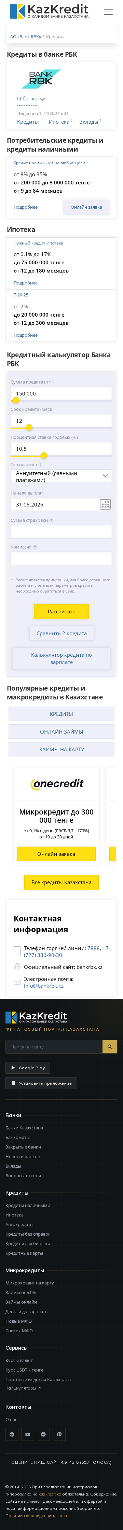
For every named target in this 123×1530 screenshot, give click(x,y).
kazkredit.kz (50, 1494)
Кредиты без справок (28, 1234)
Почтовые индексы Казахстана (38, 1379)
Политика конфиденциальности (37, 1515)
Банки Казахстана (24, 1128)
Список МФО (19, 1330)
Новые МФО (18, 1321)
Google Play (32, 1067)
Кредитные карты (24, 1253)
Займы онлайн (21, 1302)
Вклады (88, 121)
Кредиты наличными (27, 1205)
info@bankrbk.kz (44, 985)
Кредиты (28, 121)
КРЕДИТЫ (61, 713)
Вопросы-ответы (23, 1175)
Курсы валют (19, 1360)
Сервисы (16, 1348)
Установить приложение (45, 1083)
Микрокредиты (24, 1270)
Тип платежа (24, 464)
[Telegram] (43, 1434)
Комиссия (21, 547)
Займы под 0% (20, 1292)
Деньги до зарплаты (27, 1311)
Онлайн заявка (86, 207)
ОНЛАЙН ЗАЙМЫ (61, 731)
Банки (13, 1115)
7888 (93, 948)
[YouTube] (27, 1434)
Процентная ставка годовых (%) (44, 437)
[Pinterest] (59, 1434)
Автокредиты (19, 1224)
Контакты (18, 1407)
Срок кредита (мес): (31, 409)
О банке (27, 98)
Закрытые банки (23, 1147)
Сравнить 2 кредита (62, 633)
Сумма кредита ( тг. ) (32, 382)
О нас (11, 1419)
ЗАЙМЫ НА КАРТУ (61, 749)
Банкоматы (17, 1137)
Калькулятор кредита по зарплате (61, 658)
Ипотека (59, 121)
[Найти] (109, 1046)
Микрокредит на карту (29, 1283)
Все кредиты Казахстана (61, 882)
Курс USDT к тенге (24, 1370)
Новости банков (22, 1156)
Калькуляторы (20, 1388)
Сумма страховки (29, 520)
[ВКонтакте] (11, 1434)
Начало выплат (27, 493)
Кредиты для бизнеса (27, 1243)
